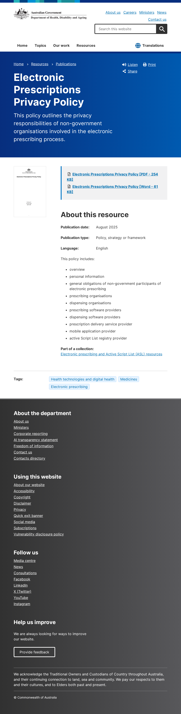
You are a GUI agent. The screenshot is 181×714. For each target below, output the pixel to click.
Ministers (146, 12)
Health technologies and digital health (82, 379)
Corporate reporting (31, 433)
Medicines (128, 379)
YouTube (21, 597)
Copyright (22, 497)
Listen (133, 64)
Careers (129, 12)
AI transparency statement (36, 440)
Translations (153, 45)
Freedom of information (33, 446)
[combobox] (125, 29)
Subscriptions (25, 528)
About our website (29, 485)
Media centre (25, 560)
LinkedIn (21, 585)
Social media (24, 522)
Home (22, 45)
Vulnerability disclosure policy (39, 534)
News (161, 12)
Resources (86, 45)
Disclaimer (22, 503)
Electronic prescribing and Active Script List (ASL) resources (111, 354)
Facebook (22, 579)
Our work (61, 45)
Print (152, 64)
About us (113, 12)
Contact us (157, 19)
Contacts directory (29, 458)
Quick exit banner (28, 515)
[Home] (50, 13)
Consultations (25, 573)
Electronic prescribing (69, 386)
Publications (66, 64)
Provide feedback (34, 652)
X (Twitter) (22, 591)
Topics (40, 45)
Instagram (22, 604)
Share (132, 71)
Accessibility (24, 491)
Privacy (20, 509)
